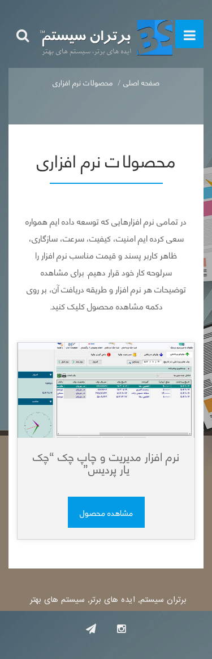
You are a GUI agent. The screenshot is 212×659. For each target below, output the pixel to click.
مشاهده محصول (106, 512)
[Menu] (189, 34)
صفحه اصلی (141, 81)
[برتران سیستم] (106, 34)
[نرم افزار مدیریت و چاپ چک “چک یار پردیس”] (106, 390)
